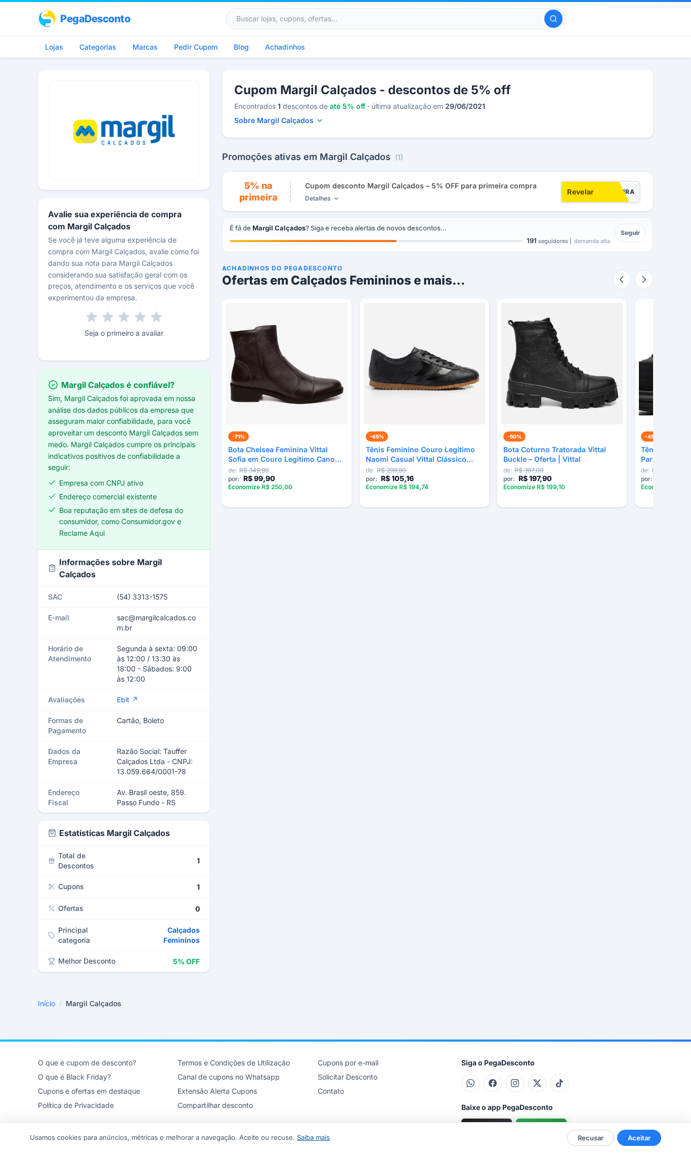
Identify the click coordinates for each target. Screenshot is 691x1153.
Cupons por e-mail (348, 1062)
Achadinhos (285, 47)
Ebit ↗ (127, 699)
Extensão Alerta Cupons (217, 1091)
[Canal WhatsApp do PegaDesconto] (470, 1083)
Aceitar (639, 1138)
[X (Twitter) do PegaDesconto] (537, 1083)
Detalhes (318, 198)
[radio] (91, 317)
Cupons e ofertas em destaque (89, 1091)
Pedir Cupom (196, 47)
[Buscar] (553, 19)
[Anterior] (622, 279)
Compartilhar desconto (215, 1105)
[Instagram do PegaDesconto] (515, 1083)
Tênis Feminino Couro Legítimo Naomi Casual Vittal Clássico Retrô (420, 454)
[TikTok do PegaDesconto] (559, 1083)
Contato (331, 1091)
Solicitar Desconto (347, 1076)
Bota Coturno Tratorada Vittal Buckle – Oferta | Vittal (554, 454)
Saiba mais (313, 1137)
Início (46, 1003)
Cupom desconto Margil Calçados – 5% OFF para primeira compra (421, 185)
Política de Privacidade (76, 1105)
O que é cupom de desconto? (87, 1062)
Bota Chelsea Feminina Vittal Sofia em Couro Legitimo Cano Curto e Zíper (281, 454)
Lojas (54, 47)
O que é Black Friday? (74, 1076)
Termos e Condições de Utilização (234, 1062)
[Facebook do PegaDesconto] (493, 1083)
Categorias (97, 47)
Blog (241, 47)
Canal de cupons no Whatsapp (229, 1076)
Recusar (590, 1138)
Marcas (145, 47)
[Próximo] (644, 279)
